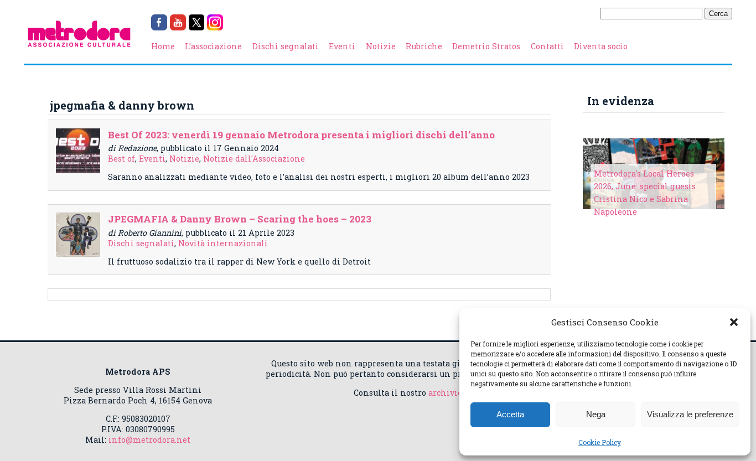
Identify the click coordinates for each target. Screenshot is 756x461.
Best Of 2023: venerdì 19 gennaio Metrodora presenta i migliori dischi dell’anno (301, 134)
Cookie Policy (599, 442)
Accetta (510, 414)
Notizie (381, 46)
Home (163, 46)
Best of (121, 158)
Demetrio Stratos (486, 46)
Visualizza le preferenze (690, 414)
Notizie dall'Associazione (254, 158)
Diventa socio (601, 46)
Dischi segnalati (285, 46)
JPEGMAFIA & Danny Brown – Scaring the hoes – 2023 (239, 219)
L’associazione (213, 46)
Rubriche (424, 46)
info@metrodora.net (149, 439)
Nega (595, 414)
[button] (733, 322)
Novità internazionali (223, 243)
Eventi (342, 46)
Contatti (547, 46)
